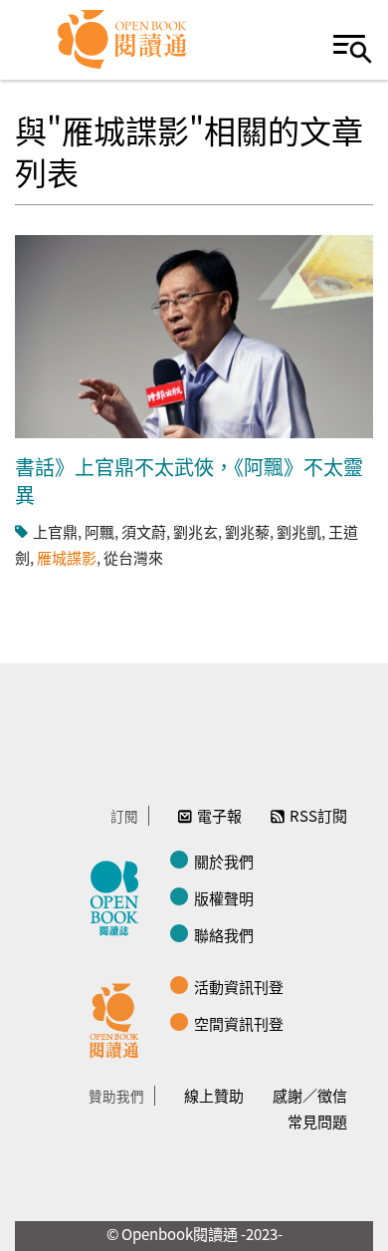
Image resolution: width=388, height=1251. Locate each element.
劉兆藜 (247, 531)
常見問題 (317, 1121)
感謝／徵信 (310, 1095)
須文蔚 (143, 531)
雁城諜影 (67, 557)
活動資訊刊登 (239, 986)
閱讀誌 (119, 895)
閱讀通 (119, 1018)
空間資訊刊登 (239, 1023)
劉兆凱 (299, 531)
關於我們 (224, 861)
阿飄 (99, 531)
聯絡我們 (224, 934)
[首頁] (123, 40)
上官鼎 (55, 531)
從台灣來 (133, 557)
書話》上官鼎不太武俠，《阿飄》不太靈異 (189, 480)
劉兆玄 (195, 531)
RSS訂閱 (318, 815)
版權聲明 (224, 897)
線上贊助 (214, 1095)
